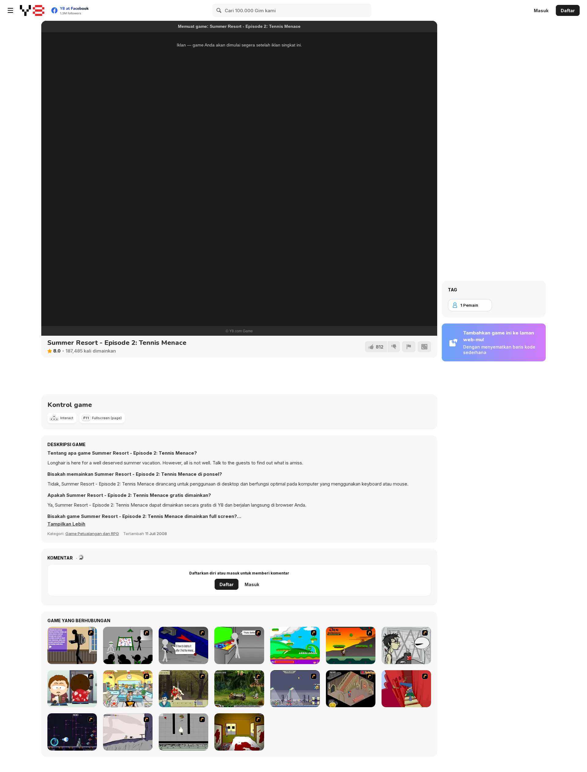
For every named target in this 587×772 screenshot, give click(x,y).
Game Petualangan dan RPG (92, 533)
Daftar (568, 10)
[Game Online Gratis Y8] (32, 10)
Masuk (541, 10)
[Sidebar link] (10, 10)
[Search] (219, 10)
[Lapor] (408, 346)
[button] (66, 524)
